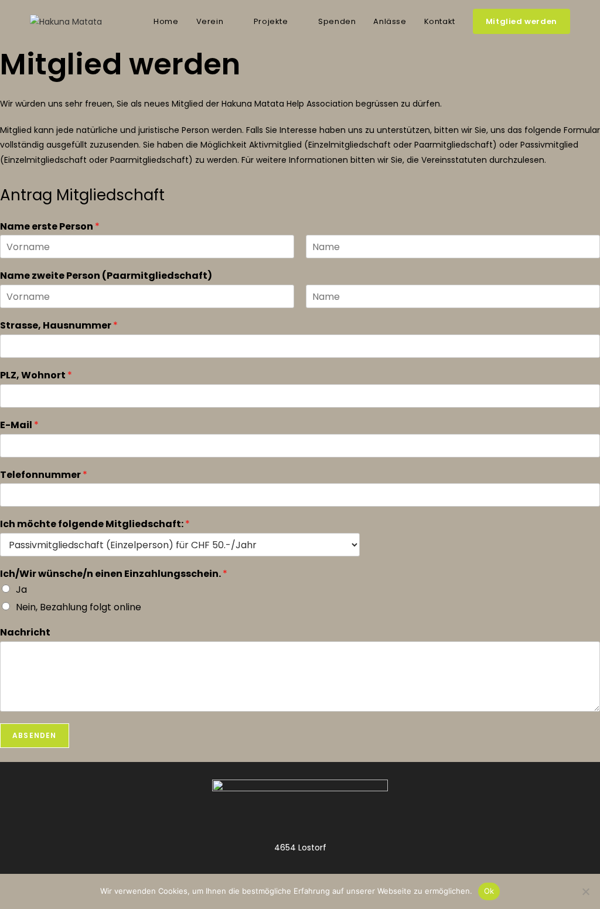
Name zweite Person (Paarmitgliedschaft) (106, 276)
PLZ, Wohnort (36, 376)
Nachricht (25, 633)
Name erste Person (50, 227)
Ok (489, 891)
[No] (585, 891)
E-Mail (19, 425)
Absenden (34, 735)
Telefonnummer (43, 475)
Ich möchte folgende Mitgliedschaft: (95, 524)
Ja (21, 589)
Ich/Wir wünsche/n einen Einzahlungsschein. (113, 574)
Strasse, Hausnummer (59, 326)
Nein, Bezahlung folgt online (78, 607)
